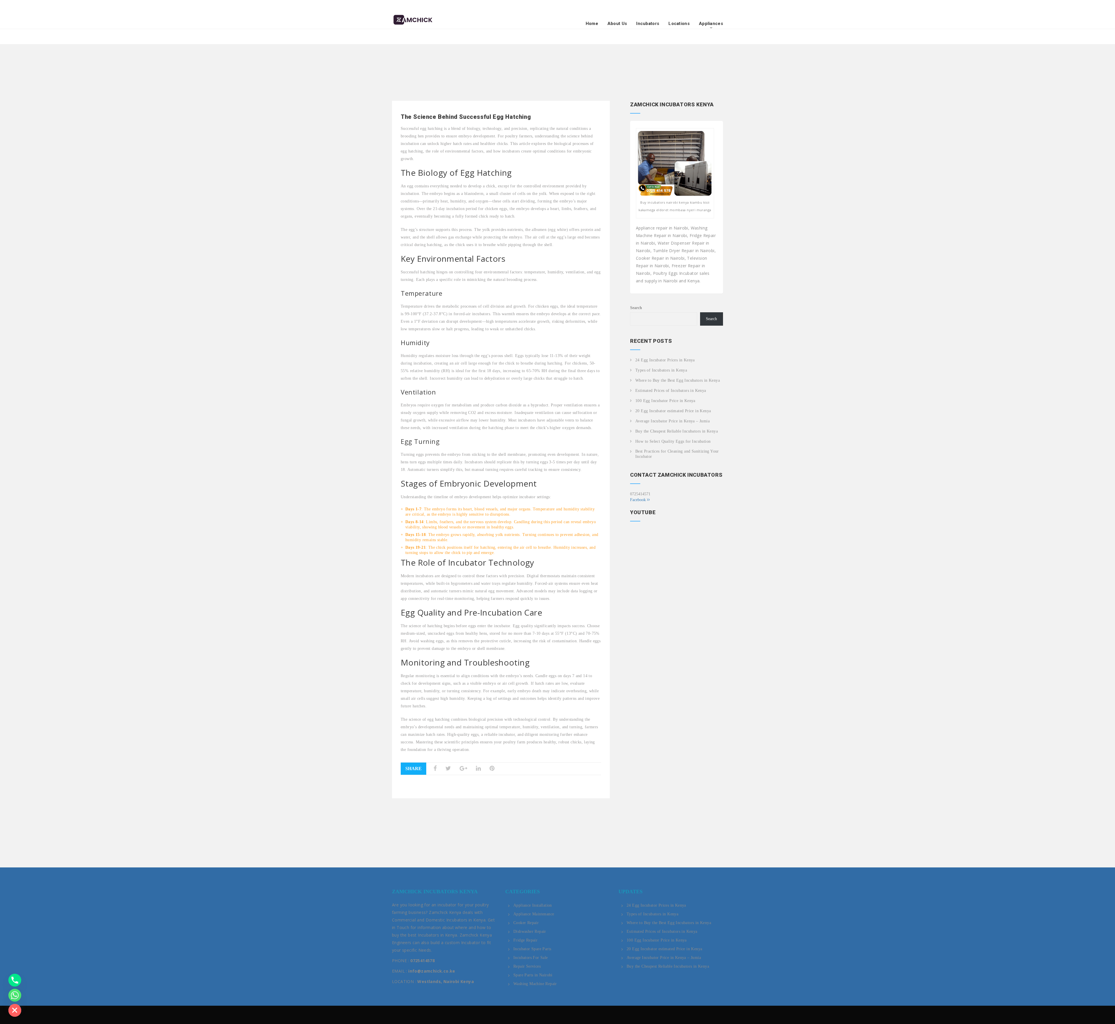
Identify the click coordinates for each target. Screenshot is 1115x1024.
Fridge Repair (525, 940)
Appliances (711, 23)
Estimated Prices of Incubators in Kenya (670, 390)
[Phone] (14, 980)
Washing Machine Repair (535, 984)
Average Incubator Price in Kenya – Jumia (672, 421)
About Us (617, 23)
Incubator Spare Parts (532, 949)
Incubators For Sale (530, 957)
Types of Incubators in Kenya (661, 370)
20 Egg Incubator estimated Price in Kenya (673, 411)
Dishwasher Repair (529, 931)
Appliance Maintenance (533, 914)
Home (592, 23)
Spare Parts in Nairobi (533, 975)
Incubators (647, 23)
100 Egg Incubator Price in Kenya (665, 401)
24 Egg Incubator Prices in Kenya (665, 360)
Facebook (638, 500)
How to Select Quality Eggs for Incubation (673, 441)
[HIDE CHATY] (14, 1010)
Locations (679, 23)
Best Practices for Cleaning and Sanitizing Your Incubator (677, 454)
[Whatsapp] (14, 995)
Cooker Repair (526, 923)
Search (636, 308)
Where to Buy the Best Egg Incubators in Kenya (677, 380)
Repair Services (527, 966)
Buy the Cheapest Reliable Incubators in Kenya (676, 431)
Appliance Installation (532, 905)
